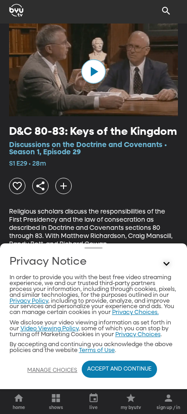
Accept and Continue (119, 369)
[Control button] (166, 263)
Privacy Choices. (135, 312)
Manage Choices (52, 370)
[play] (93, 71)
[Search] (166, 11)
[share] (40, 186)
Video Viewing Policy (49, 329)
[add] (63, 186)
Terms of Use (97, 350)
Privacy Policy (29, 301)
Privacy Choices (138, 335)
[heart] (17, 186)
